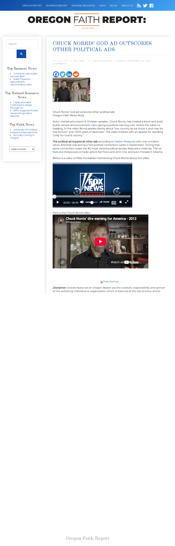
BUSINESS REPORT (56, 5)
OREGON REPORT (32, 5)
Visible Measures (125, 141)
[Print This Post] (101, 281)
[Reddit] (76, 74)
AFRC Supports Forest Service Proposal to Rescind (24, 113)
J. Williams (78, 61)
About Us (127, 5)
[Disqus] (109, 340)
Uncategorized (102, 61)
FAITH (102, 5)
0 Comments (60, 64)
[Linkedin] (69, 74)
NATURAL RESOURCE (83, 5)
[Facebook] (56, 74)
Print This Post (111, 281)
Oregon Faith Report (87, 538)
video (94, 125)
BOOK (113, 5)
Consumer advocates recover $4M (23, 75)
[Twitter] (63, 74)
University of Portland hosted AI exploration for (23, 131)
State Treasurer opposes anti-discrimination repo (21, 82)
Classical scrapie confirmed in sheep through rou (21, 105)
